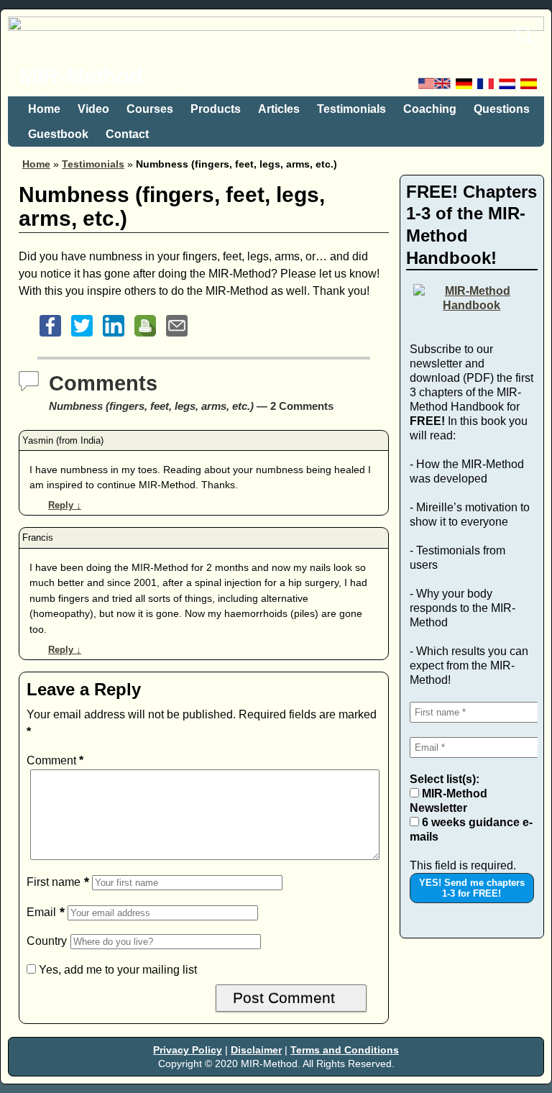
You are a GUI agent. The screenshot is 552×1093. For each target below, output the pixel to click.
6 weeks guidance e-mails (471, 829)
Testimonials (351, 109)
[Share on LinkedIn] (113, 336)
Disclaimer (256, 1050)
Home (44, 109)
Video (93, 109)
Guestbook (58, 134)
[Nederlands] (508, 87)
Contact (127, 134)
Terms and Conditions (344, 1050)
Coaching (429, 109)
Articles (279, 109)
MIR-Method (80, 76)
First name (53, 882)
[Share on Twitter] (82, 336)
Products (215, 109)
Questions (502, 109)
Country (47, 941)
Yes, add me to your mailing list (116, 970)
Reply (64, 505)
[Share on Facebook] (50, 336)
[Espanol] (529, 87)
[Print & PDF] (145, 336)
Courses (149, 109)
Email (41, 912)
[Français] (486, 87)
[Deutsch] (465, 87)
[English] (435, 87)
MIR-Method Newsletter (448, 800)
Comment (55, 760)
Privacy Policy (187, 1050)
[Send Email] (176, 336)
